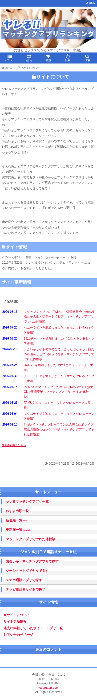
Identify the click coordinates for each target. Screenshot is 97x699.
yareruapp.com (48, 687)
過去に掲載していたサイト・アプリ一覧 (33, 628)
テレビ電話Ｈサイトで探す (25, 589)
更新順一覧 (18, 529)
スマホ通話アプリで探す (24, 580)
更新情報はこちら (14, 445)
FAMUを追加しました (39, 402)
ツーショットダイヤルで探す (27, 570)
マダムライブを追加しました (44, 413)
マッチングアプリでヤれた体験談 (30, 539)
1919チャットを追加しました (44, 338)
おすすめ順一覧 (17, 510)
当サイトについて (17, 615)
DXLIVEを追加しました (40, 365)
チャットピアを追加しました (44, 376)
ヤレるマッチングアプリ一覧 (27, 501)
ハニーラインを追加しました (44, 327)
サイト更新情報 (15, 621)
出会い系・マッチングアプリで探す (32, 561)
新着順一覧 (17, 520)
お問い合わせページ (18, 634)
